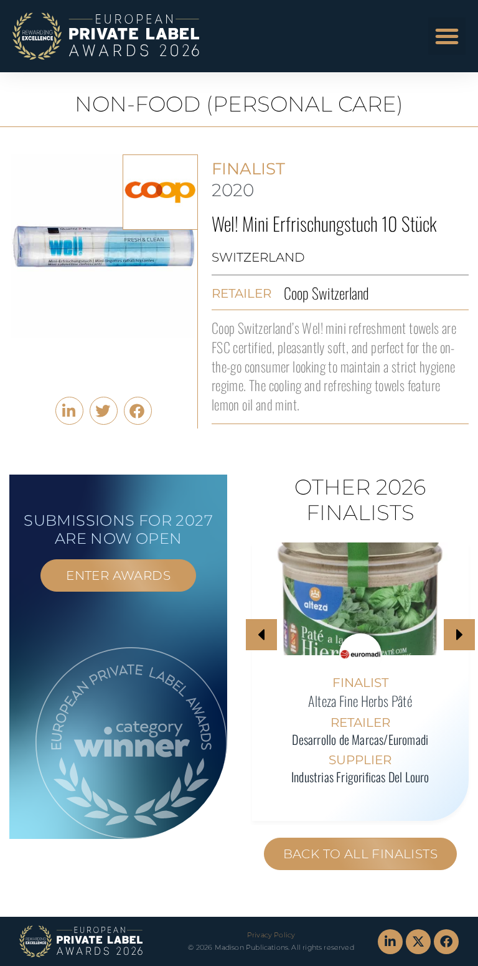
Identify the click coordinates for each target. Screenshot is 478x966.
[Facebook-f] (446, 941)
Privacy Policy (271, 934)
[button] (447, 36)
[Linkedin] (390, 941)
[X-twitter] (418, 941)
